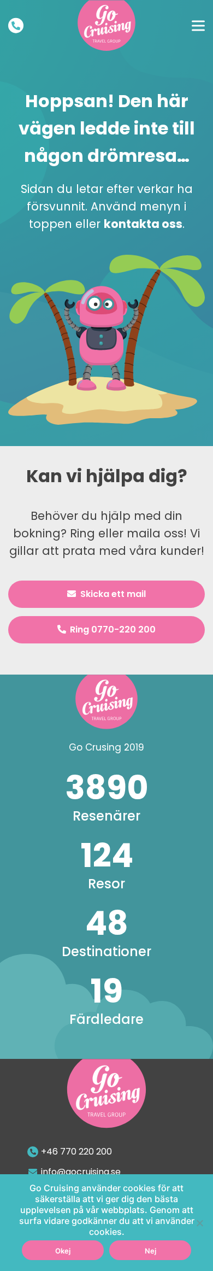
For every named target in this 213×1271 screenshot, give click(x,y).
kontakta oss (143, 224)
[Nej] (199, 1222)
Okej (62, 1250)
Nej (150, 1250)
